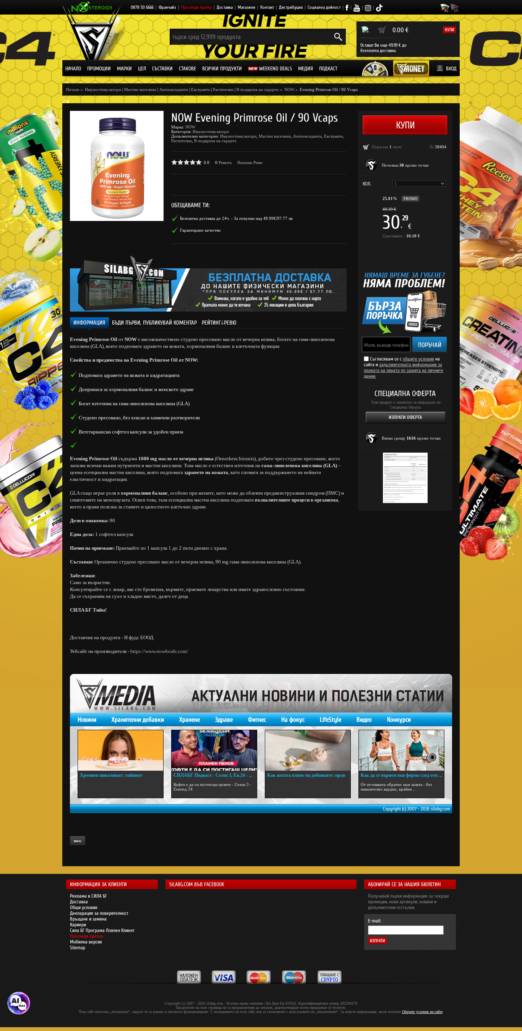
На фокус (293, 719)
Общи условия (83, 907)
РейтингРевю (219, 323)
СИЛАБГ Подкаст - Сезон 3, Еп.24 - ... (212, 775)
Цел (142, 68)
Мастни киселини (140, 89)
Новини (87, 719)
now (77, 840)
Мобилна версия (86, 942)
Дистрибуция (291, 7)
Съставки (162, 68)
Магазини (246, 7)
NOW (190, 127)
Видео (364, 719)
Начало (73, 68)
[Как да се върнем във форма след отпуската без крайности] (401, 750)
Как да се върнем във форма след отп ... (401, 775)
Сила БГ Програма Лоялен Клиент (102, 930)
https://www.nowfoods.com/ (159, 651)
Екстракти (200, 89)
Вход (451, 68)
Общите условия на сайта (422, 1012)
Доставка (225, 7)
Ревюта (225, 162)
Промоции (99, 68)
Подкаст (328, 68)
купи (449, 29)
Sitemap (77, 947)
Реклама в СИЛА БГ (88, 896)
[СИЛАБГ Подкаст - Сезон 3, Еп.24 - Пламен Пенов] (214, 750)
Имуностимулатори (211, 131)
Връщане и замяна (88, 919)
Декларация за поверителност (99, 913)
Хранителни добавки (138, 719)
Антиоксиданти (173, 89)
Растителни (223, 89)
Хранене (189, 719)
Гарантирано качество (200, 230)
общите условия (418, 359)
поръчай (429, 345)
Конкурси (399, 719)
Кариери (78, 924)
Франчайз (167, 7)
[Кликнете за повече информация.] (372, 165)
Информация (89, 323)
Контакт (267, 7)
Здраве (224, 719)
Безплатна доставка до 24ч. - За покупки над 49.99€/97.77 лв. (236, 218)
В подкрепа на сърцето (258, 89)
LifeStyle (330, 719)
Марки (124, 68)
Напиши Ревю (250, 162)
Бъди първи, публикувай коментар (154, 323)
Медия (305, 68)
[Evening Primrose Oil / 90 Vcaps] (117, 166)
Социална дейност (324, 7)
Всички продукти (222, 68)
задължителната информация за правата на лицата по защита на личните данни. (403, 370)
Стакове (187, 68)
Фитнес (257, 719)
